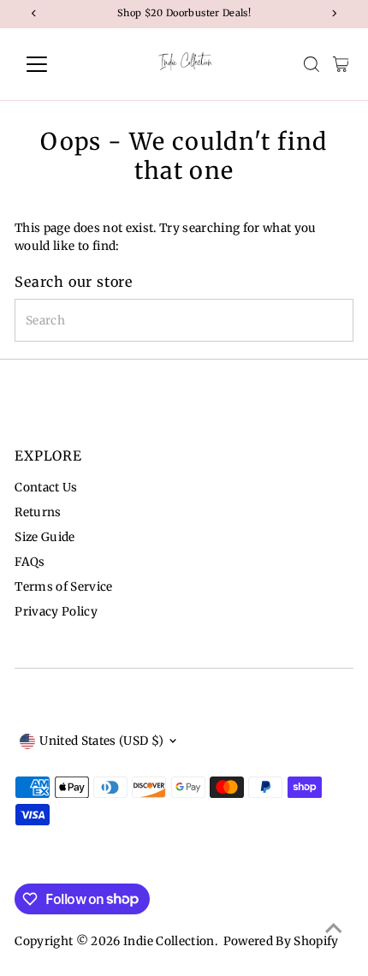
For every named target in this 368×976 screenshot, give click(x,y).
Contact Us (46, 487)
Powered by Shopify (281, 941)
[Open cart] (341, 64)
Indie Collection (168, 941)
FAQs (30, 562)
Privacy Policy (56, 611)
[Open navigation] (55, 64)
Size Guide (44, 537)
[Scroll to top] (334, 929)
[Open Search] (311, 64)
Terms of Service (63, 587)
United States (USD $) (101, 741)
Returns (38, 512)
